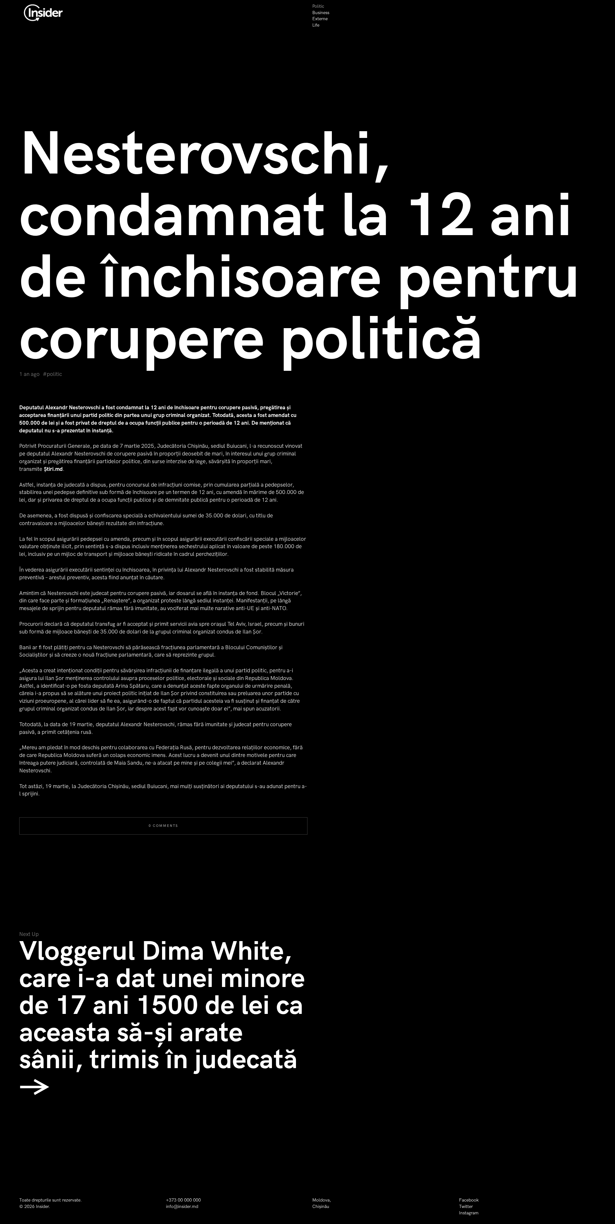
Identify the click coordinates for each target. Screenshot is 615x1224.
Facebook (469, 1200)
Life (315, 25)
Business (320, 12)
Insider (42, 1206)
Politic (318, 6)
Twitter (466, 1206)
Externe (320, 18)
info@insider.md (182, 1206)
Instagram (469, 1213)
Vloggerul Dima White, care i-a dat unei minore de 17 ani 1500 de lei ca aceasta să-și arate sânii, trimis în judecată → (162, 1019)
